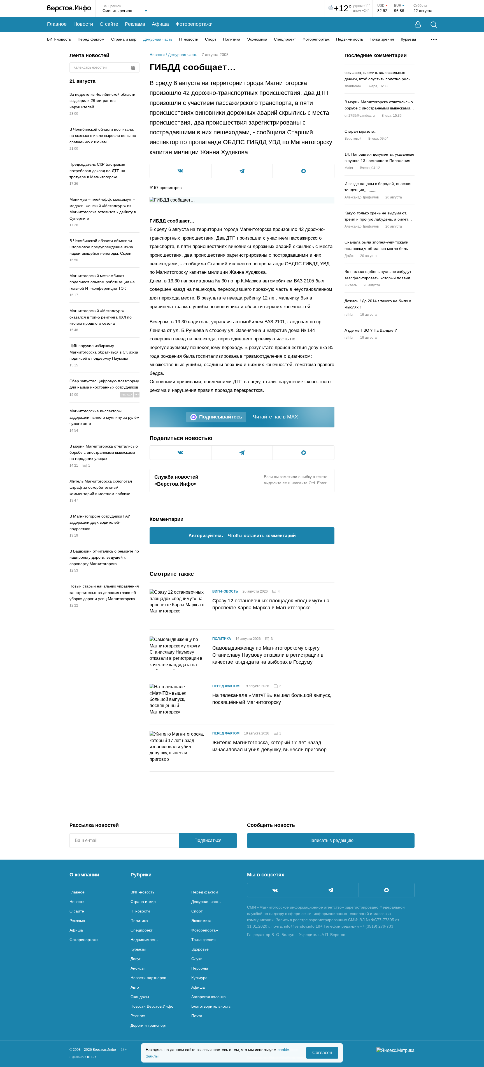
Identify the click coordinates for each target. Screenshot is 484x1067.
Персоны (199, 968)
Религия (138, 1016)
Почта (196, 1016)
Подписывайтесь (220, 417)
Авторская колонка (208, 997)
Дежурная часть (157, 39)
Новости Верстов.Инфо (152, 1006)
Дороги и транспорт (149, 1025)
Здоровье (200, 949)
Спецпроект (285, 39)
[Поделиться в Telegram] (242, 171)
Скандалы (140, 997)
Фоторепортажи (194, 24)
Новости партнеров (148, 977)
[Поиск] (434, 24)
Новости (83, 24)
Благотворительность (211, 1006)
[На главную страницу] (69, 8)
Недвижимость (349, 39)
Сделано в (82, 1057)
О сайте (109, 24)
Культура (199, 977)
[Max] (386, 890)
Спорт (210, 39)
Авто (135, 987)
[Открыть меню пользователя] (418, 24)
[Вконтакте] (275, 890)
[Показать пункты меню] (434, 39)
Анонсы (138, 968)
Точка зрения (382, 39)
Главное (57, 24)
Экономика (257, 39)
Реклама (135, 24)
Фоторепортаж (315, 39)
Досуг (136, 958)
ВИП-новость (59, 39)
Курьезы (408, 39)
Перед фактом (91, 39)
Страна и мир (123, 39)
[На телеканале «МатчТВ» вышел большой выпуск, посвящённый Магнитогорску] (178, 700)
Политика (231, 39)
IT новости (188, 39)
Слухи (197, 958)
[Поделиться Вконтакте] (180, 171)
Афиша (160, 24)
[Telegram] (331, 890)
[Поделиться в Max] (303, 171)
